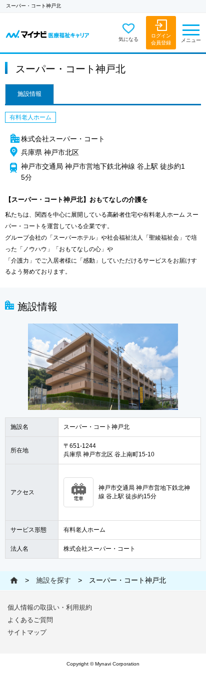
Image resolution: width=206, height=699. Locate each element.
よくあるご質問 (30, 620)
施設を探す (53, 580)
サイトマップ (27, 632)
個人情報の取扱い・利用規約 (50, 607)
